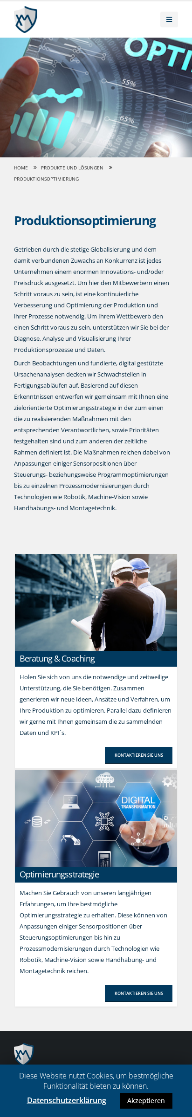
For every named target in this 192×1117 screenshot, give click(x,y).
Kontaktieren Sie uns (139, 755)
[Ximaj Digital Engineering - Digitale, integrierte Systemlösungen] (25, 19)
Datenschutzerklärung (66, 1100)
